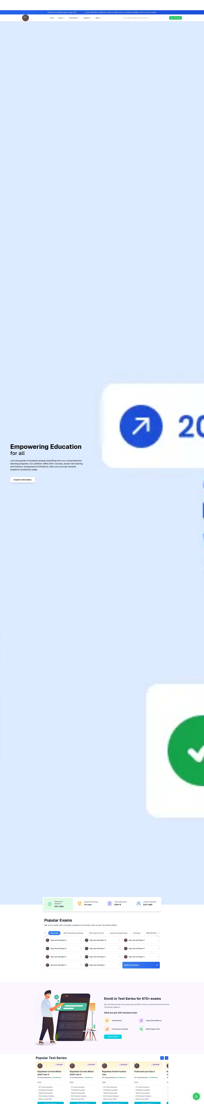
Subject (86, 18)
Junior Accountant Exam (118, 933)
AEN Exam (54, 933)
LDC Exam (136, 933)
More (98, 18)
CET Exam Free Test (96, 933)
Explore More (113, 1037)
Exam (60, 18)
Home (52, 18)
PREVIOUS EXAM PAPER (154, 933)
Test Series (73, 18)
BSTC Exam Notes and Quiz (73, 933)
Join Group (177, 18)
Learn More (19, 480)
